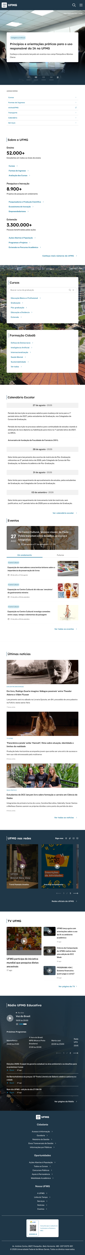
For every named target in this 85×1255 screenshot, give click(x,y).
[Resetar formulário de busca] (73, 290)
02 (36, 77)
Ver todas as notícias (64, 817)
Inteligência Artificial (20, 347)
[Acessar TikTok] (70, 838)
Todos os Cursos (41, 1166)
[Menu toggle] (81, 5)
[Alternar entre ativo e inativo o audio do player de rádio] (17, 1024)
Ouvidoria (41, 1135)
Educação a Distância (20, 312)
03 (43, 77)
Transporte (12, 113)
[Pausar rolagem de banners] (57, 77)
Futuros (60, 555)
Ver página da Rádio (64, 1101)
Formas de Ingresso (16, 102)
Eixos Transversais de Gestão (40, 1143)
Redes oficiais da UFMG (63, 901)
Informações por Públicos (41, 1147)
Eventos (40, 1209)
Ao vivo (21, 1013)
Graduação (15, 303)
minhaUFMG (13, 108)
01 (28, 77)
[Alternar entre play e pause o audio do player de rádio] (10, 1018)
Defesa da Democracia (20, 343)
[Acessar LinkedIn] (77, 838)
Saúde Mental (17, 357)
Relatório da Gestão (40, 1139)
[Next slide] (75, 893)
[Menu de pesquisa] (74, 5)
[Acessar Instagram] (66, 838)
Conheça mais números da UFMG (58, 256)
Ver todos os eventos (64, 629)
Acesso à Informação (41, 1131)
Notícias (40, 1205)
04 (51, 77)
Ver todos (15, 367)
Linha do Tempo (41, 1197)
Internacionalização (19, 352)
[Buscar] (70, 290)
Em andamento (25, 555)
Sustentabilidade (18, 362)
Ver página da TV (67, 986)
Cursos (11, 97)
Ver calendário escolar (63, 513)
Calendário (12, 118)
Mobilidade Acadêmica (41, 1178)
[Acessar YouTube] (74, 838)
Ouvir (12, 1070)
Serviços (11, 123)
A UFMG (40, 1193)
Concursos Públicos (41, 1170)
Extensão (15, 317)
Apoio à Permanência (41, 1174)
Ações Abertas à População (41, 1162)
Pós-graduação (17, 308)
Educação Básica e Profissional (24, 298)
